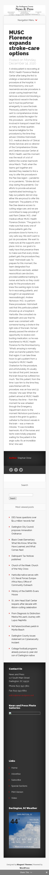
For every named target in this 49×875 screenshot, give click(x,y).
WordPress (25, 868)
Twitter (21, 470)
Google (11, 470)
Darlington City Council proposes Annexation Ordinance (22, 530)
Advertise (16, 774)
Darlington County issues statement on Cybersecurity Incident (24, 639)
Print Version (17, 792)
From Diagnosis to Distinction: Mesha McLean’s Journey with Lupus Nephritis (25, 617)
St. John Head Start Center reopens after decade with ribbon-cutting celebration (24, 604)
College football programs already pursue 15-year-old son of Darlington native (24, 652)
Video (14, 798)
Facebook (16, 470)
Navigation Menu (26, 20)
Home (14, 768)
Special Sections (19, 786)
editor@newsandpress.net (21, 695)
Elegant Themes (24, 865)
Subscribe (16, 780)
